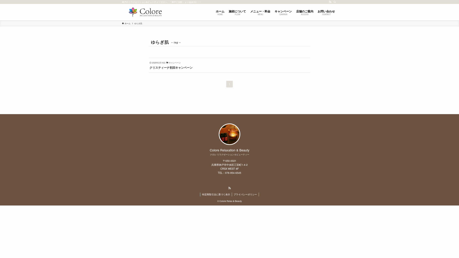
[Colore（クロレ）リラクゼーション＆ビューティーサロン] (145, 12)
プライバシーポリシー (245, 194)
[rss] (330, 2)
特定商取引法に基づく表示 (216, 194)
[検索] (334, 2)
